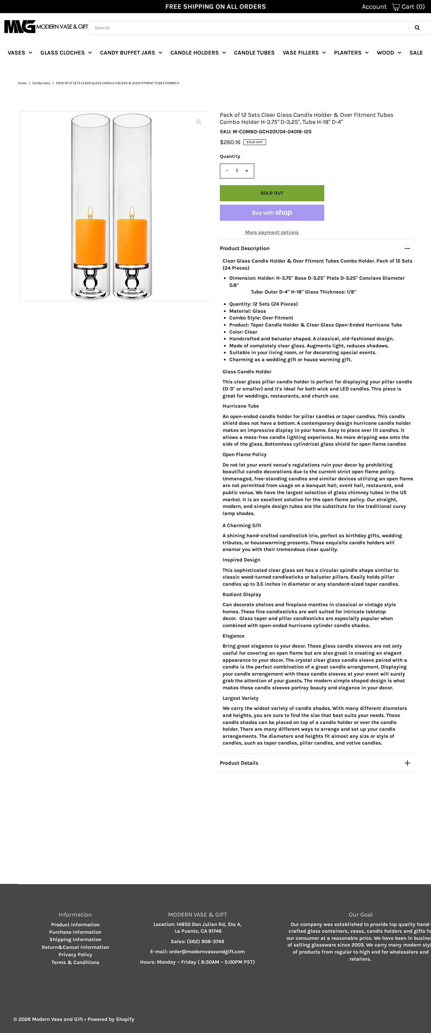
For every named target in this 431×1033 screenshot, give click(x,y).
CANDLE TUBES (254, 52)
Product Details (239, 763)
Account (374, 6)
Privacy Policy (75, 955)
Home (22, 83)
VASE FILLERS (301, 52)
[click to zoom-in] (198, 122)
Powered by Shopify (111, 1019)
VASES (16, 52)
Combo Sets (41, 83)
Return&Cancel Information (75, 947)
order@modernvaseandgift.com (207, 952)
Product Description (245, 248)
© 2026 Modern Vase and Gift (48, 1019)
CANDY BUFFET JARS (127, 52)
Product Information (75, 925)
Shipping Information (75, 939)
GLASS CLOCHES (62, 52)
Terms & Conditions (75, 962)
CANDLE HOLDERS (194, 52)
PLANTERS (348, 52)
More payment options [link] (272, 232)
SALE (416, 52)
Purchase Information (75, 932)
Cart (412, 6)
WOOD (385, 52)
